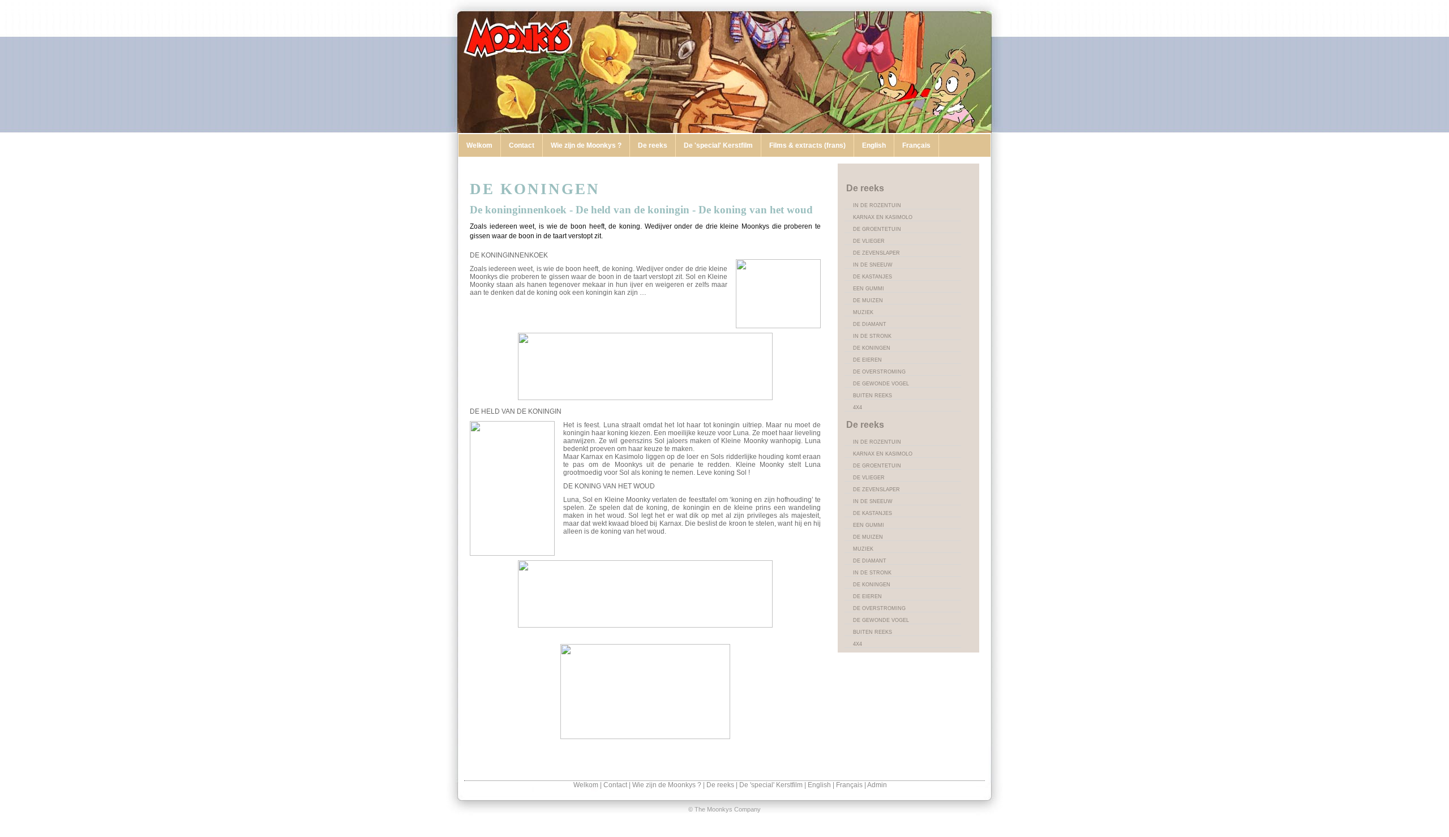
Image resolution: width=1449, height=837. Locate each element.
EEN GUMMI (868, 288)
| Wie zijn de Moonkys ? (666, 785)
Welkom (479, 145)
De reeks (652, 145)
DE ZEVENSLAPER (876, 253)
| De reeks (719, 785)
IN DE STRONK (872, 336)
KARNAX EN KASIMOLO (882, 217)
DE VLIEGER (869, 241)
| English (818, 785)
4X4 (857, 407)
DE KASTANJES (872, 277)
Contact (521, 145)
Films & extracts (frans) (807, 145)
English (874, 145)
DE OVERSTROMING (879, 372)
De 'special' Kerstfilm (718, 145)
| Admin (875, 785)
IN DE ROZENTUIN (877, 205)
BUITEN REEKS (872, 395)
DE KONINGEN (871, 348)
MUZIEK (863, 312)
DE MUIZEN (868, 300)
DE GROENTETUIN (877, 229)
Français (916, 145)
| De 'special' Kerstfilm (770, 785)
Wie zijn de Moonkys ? (586, 145)
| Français (848, 785)
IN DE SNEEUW (873, 265)
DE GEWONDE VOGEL (881, 384)
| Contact (614, 785)
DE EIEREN (867, 360)
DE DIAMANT (869, 324)
